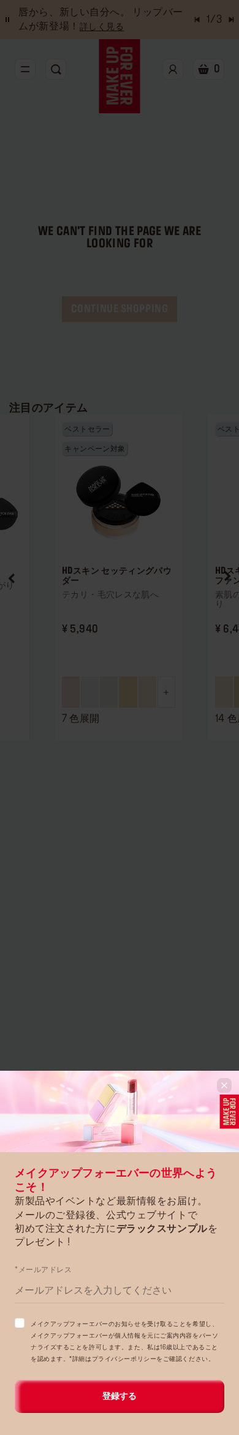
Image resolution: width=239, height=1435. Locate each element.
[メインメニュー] (25, 69)
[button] (12, 577)
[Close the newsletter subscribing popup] (224, 1085)
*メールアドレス (43, 1269)
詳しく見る (102, 27)
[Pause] (7, 19)
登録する (119, 1396)
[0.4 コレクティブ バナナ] (128, 692)
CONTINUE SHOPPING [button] (120, 309)
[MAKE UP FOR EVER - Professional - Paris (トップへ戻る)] (119, 76)
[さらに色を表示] (166, 692)
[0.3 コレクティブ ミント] (109, 692)
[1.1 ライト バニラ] (147, 692)
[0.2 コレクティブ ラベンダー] (90, 692)
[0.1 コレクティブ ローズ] (71, 692)
